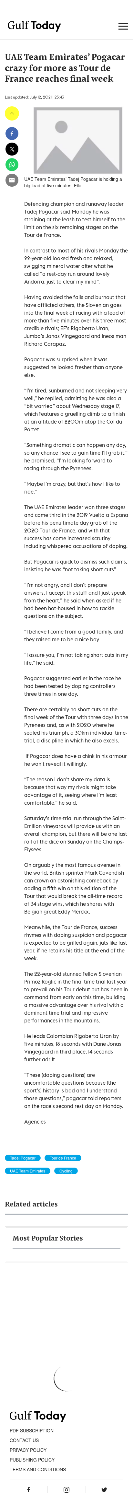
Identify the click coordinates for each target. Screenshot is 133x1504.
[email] (11, 180)
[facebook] (11, 133)
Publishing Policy (32, 1459)
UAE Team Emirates (27, 1171)
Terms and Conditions (38, 1469)
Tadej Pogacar (23, 1158)
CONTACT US (24, 1440)
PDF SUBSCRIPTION (32, 1430)
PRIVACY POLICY (28, 1450)
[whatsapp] (11, 164)
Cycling (66, 1171)
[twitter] (11, 149)
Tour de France (63, 1158)
